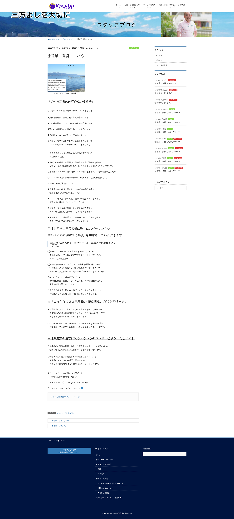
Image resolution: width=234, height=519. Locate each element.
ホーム (98, 455)
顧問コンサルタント (105, 488)
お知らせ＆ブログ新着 (104, 459)
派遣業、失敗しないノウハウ (167, 112)
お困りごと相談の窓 (103, 464)
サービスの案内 (102, 479)
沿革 (99, 469)
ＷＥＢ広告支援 (104, 493)
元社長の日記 (69, 413)
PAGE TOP (226, 501)
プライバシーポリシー (56, 441)
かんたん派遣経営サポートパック (65, 397)
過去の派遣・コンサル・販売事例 (109, 498)
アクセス (101, 474)
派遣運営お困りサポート (165, 83)
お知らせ (134, 48)
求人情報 (158, 55)
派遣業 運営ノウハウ (60, 421)
